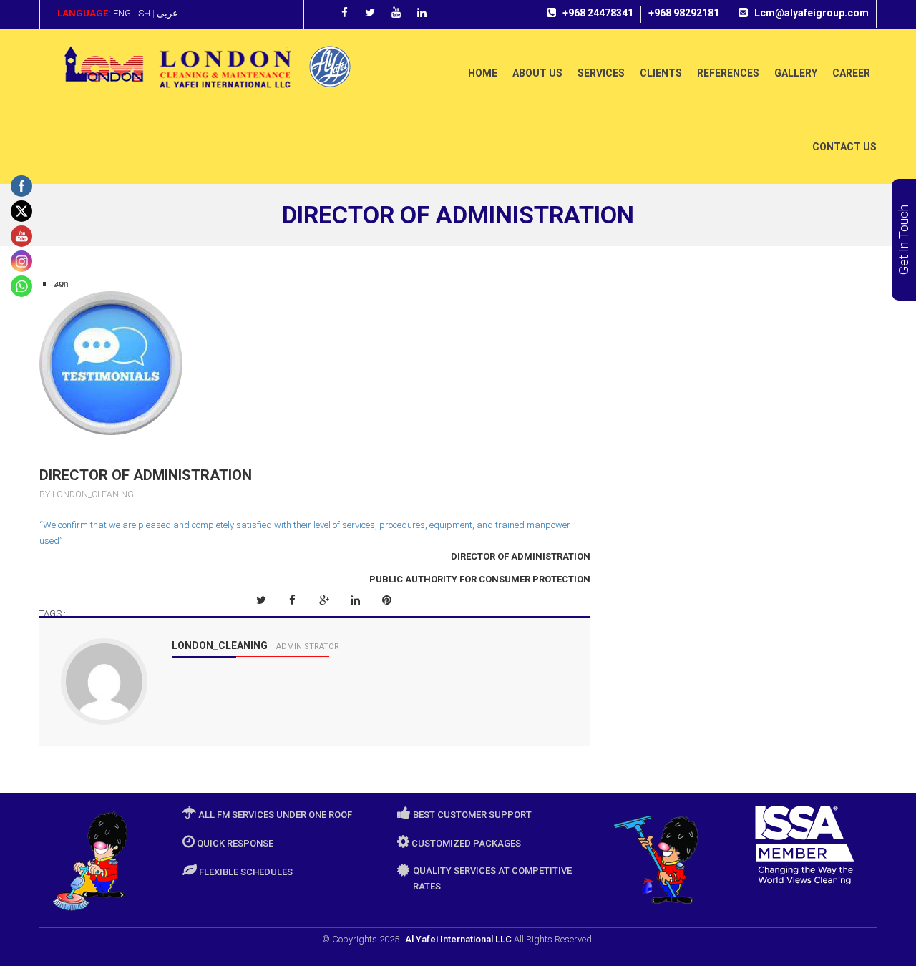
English (131, 13)
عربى (167, 13)
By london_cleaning (86, 494)
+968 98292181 (683, 13)
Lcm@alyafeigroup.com (811, 13)
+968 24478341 (597, 13)
